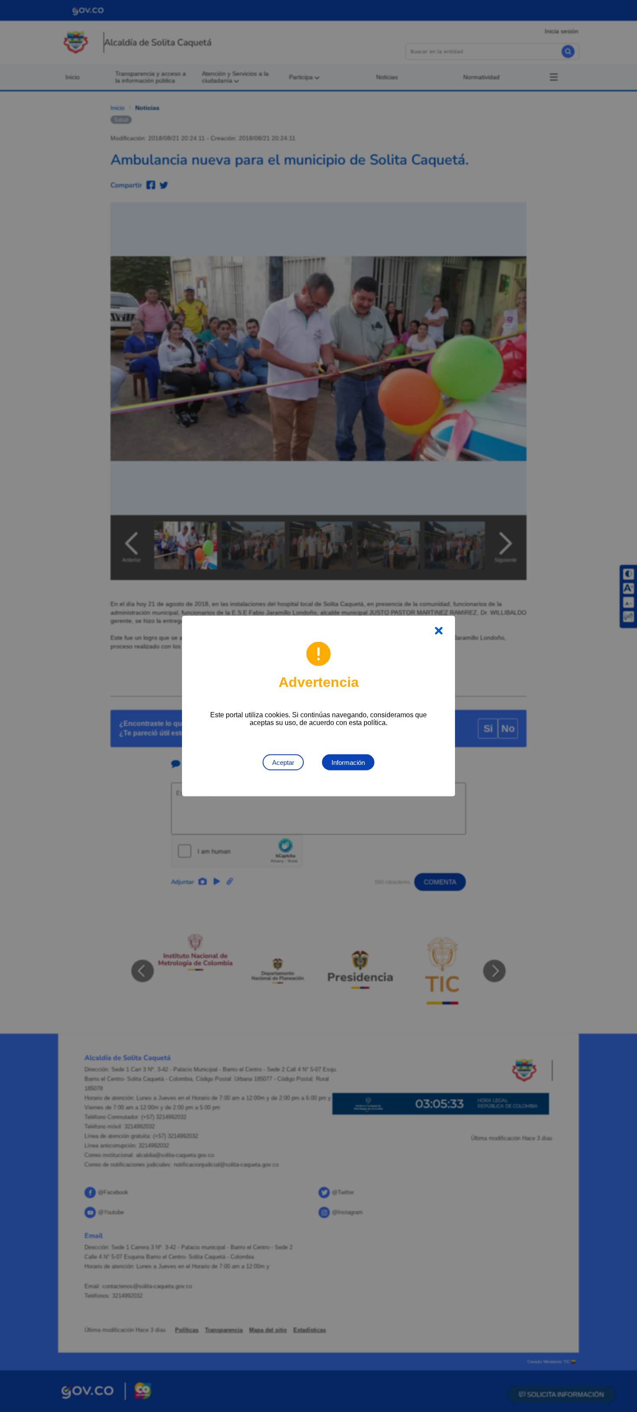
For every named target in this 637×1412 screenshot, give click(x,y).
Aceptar (283, 762)
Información (348, 762)
